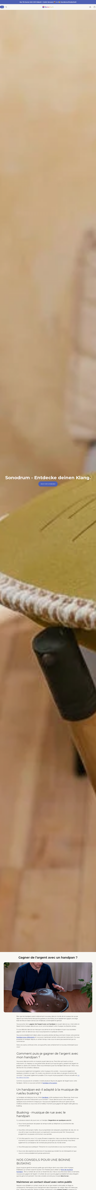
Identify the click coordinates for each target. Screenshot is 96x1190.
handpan (45, 1097)
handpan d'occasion (49, 1083)
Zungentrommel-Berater (2, 7)
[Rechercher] (6, 7)
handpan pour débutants (25, 1037)
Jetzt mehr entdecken (48, 484)
